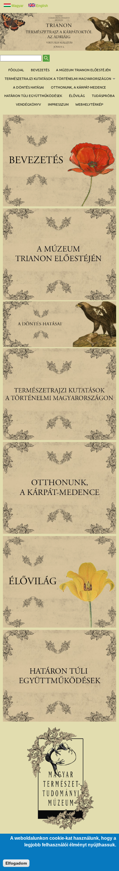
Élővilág (77, 96)
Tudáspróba (103, 96)
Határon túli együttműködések (33, 96)
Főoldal (16, 70)
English (41, 6)
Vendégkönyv (28, 104)
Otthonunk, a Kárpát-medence (78, 87)
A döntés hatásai (28, 87)
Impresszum (58, 104)
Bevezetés (40, 70)
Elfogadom (16, 863)
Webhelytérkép (89, 104)
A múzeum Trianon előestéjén (83, 70)
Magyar (17, 6)
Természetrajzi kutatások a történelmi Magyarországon (56, 79)
